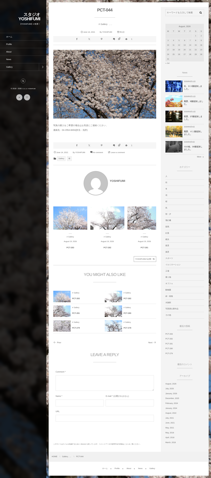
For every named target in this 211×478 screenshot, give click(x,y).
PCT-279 (76, 328)
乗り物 (168, 277)
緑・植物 (169, 296)
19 (179, 50)
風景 (167, 252)
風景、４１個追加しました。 (193, 132)
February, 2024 (171, 403)
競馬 (167, 227)
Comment (60, 372)
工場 (167, 271)
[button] (23, 81)
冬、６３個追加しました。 (193, 87)
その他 (168, 315)
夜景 (167, 245)
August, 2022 (170, 413)
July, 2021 (169, 418)
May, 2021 (169, 428)
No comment (98, 153)
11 (174, 45)
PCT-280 (127, 313)
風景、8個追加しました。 (193, 102)
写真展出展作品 (171, 309)
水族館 (168, 302)
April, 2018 (169, 437)
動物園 (168, 290)
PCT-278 (127, 328)
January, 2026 (171, 393)
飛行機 (168, 220)
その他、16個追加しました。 (193, 148)
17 (168, 50)
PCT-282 (107, 248)
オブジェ (169, 283)
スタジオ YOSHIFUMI (29, 16)
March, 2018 (170, 442)
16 (201, 45)
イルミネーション (173, 265)
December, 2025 (172, 398)
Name (58, 396)
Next (150, 342)
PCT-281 (144, 248)
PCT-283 (70, 248)
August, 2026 (170, 384)
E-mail (108, 396)
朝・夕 (168, 214)
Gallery (104, 24)
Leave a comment (118, 153)
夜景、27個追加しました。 (193, 117)
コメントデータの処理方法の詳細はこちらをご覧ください (119, 444)
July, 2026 (169, 388)
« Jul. (167, 63)
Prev (59, 342)
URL (58, 411)
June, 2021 (170, 423)
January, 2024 (171, 408)
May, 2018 (169, 433)
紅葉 (167, 233)
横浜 (167, 239)
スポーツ (169, 258)
